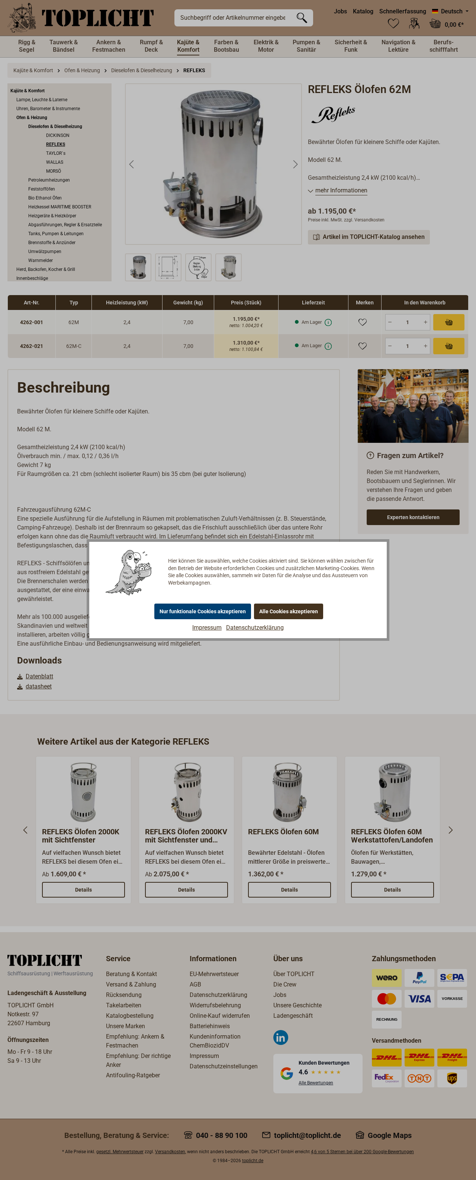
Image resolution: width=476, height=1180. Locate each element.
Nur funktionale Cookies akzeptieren (203, 611)
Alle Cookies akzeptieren (288, 611)
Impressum (207, 627)
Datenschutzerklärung (255, 627)
